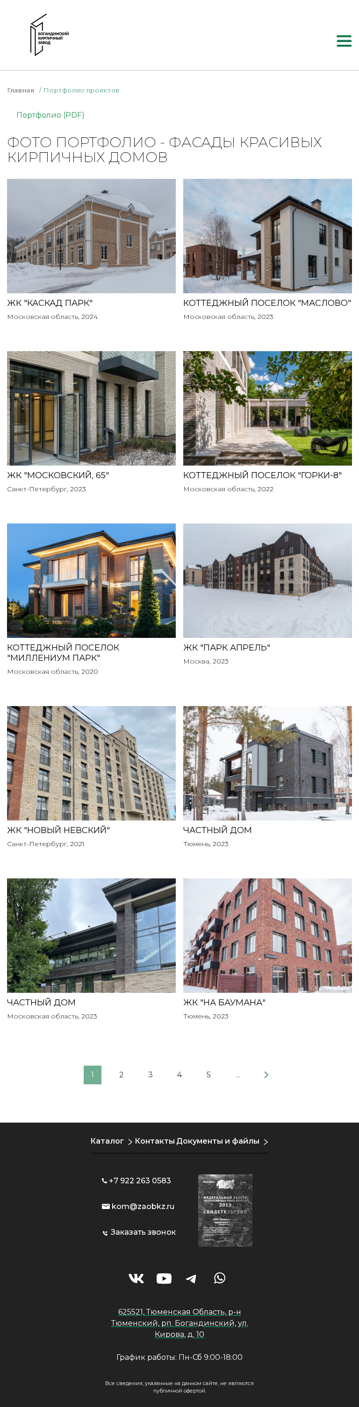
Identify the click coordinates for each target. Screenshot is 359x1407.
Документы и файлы (217, 1141)
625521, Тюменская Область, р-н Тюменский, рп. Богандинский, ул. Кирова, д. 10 (179, 1323)
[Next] (266, 1075)
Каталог (107, 1141)
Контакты (155, 1141)
